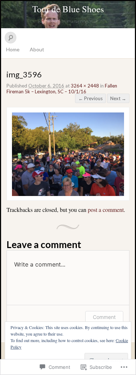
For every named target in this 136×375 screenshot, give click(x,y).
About (37, 49)
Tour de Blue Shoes (68, 9)
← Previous (90, 98)
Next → (118, 98)
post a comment (106, 209)
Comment (104, 317)
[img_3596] (68, 194)
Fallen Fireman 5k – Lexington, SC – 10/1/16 (62, 88)
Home (13, 49)
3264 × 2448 (85, 86)
